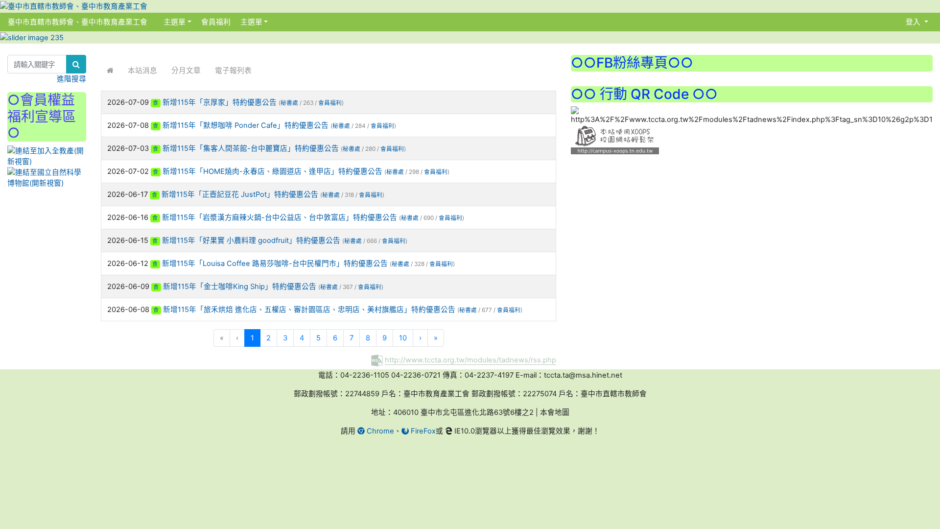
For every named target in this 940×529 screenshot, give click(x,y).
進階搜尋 (71, 78)
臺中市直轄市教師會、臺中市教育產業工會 (77, 22)
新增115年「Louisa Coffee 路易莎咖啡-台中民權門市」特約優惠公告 (275, 263)
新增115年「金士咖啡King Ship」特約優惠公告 (239, 286)
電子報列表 (233, 70)
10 (403, 338)
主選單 (175, 22)
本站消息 (142, 70)
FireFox (422, 431)
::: (157, 21)
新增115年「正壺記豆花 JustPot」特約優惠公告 (240, 194)
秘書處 (289, 102)
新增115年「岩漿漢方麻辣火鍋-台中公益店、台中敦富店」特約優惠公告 (279, 217)
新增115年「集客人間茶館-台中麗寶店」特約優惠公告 (251, 148)
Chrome (379, 431)
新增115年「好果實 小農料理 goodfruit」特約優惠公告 (251, 240)
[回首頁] (110, 70)
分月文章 (186, 70)
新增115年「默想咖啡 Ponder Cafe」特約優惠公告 (246, 125)
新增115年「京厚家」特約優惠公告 (220, 102)
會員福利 (215, 22)
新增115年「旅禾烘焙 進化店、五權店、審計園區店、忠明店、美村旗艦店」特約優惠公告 (309, 309)
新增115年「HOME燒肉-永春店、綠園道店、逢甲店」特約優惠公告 (272, 171)
